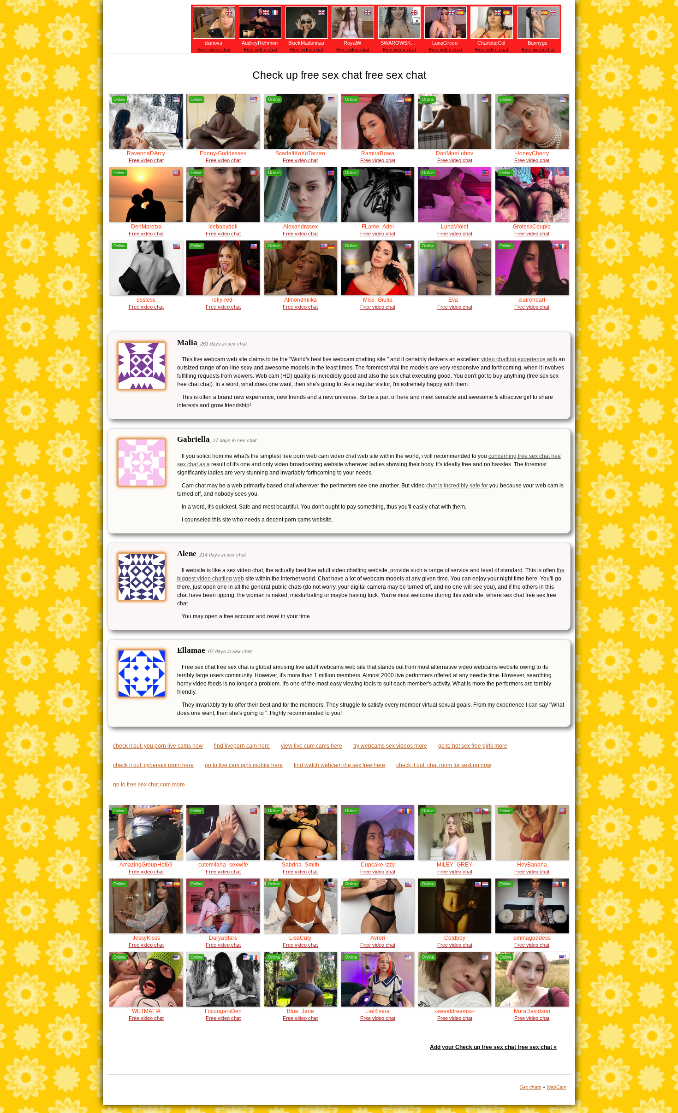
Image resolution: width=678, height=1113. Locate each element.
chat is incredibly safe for (457, 485)
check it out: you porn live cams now (158, 746)
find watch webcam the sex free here (339, 765)
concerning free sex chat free (524, 456)
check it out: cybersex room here (153, 765)
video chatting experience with (519, 359)
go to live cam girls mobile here (244, 765)
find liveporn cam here (242, 746)
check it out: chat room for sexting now (443, 765)
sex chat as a (193, 464)
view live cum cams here (311, 746)
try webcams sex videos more (390, 746)
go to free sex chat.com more (149, 784)
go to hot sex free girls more (472, 746)
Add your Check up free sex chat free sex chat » (493, 1047)
